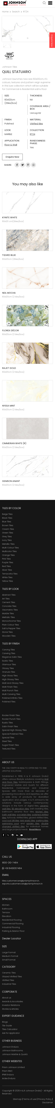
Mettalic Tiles (8, 617)
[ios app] (44, 846)
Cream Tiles (8, 529)
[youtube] (21, 834)
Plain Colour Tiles (10, 624)
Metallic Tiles (8, 544)
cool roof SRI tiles (10, 820)
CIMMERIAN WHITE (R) (14, 443)
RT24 (25, 11)
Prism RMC (7, 1071)
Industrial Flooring (11, 927)
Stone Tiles (7, 632)
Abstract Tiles (9, 594)
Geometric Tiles (10, 609)
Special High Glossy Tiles (14, 730)
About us (6, 997)
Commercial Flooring (12, 923)
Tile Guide (7, 1025)
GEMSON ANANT (11, 481)
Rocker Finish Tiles (11, 715)
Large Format (9, 952)
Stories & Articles (10, 1009)
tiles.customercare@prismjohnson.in (20, 880)
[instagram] (12, 834)
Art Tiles (6, 598)
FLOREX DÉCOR (10, 330)
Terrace (6, 912)
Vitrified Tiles (8, 980)
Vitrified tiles (36, 123)
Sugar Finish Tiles (10, 745)
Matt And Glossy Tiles (12, 683)
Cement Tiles (8, 602)
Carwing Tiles (8, 653)
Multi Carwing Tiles (11, 694)
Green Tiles (7, 532)
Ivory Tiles (7, 540)
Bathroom (7, 908)
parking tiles (42, 820)
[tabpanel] (27, 29)
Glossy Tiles (8, 668)
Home (5, 11)
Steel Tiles (7, 741)
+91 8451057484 (13, 868)
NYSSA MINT (8, 405)
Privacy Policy (45, 1099)
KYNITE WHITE (9, 217)
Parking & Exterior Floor (13, 931)
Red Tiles (6, 566)
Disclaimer (47, 1102)
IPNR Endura (8, 1074)
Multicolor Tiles (9, 551)
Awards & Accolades (12, 1001)
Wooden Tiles (9, 635)
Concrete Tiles (9, 606)
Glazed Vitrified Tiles (12, 976)
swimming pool (10, 823)
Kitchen (5, 905)
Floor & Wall (11, 144)
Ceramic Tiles (9, 972)
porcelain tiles (24, 814)
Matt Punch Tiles (10, 690)
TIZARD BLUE (9, 255)
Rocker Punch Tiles (11, 719)
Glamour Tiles (9, 664)
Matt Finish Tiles (9, 686)
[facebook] (3, 834)
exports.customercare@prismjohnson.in (22, 883)
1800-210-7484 (10, 862)
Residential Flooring (12, 919)
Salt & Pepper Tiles (11, 628)
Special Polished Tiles (12, 734)
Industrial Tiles (9, 984)
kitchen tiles (42, 811)
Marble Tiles (8, 613)
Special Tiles (8, 737)
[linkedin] (17, 834)
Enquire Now (52, 41)
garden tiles (32, 823)
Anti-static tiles (27, 820)
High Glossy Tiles (10, 679)
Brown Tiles (7, 525)
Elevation (6, 916)
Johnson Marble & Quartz (15, 1054)
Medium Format (10, 956)
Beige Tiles (7, 514)
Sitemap (17, 1099)
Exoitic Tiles (7, 660)
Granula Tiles (8, 672)
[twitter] (8, 834)
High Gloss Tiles (10, 675)
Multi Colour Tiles (10, 547)
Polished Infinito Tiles (12, 698)
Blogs (5, 1022)
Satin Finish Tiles (10, 726)
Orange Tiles (8, 555)
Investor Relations (11, 1005)
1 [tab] (27, 38)
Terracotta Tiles (9, 573)
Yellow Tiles (7, 581)
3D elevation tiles (20, 808)
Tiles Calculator (9, 1029)
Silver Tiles (7, 570)
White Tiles (7, 577)
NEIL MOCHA (9, 292)
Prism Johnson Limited (13, 1067)
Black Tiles (7, 518)
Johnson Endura (10, 1046)
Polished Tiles (8, 701)
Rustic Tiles (7, 722)
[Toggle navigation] (49, 3)
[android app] (25, 846)
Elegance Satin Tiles (12, 657)
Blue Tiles (6, 521)
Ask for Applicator (11, 1033)
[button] (44, 3)
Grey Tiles (7, 536)
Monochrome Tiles (11, 621)
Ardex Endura (8, 1078)
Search (16, 11)
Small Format (9, 959)
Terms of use (29, 1099)
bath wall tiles (9, 814)
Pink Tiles (6, 558)
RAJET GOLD (9, 368)
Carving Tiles (8, 649)
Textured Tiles (8, 748)
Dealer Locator (11, 938)
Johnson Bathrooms (12, 1050)
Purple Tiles (7, 562)
